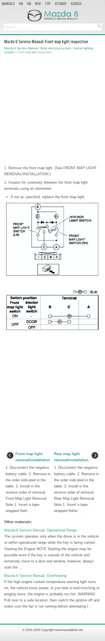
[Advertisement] (52, 108)
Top (48, 3)
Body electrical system (55, 48)
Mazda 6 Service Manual (21, 48)
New (38, 3)
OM (21, 3)
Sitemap (61, 3)
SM (29, 3)
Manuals (8, 3)
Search (76, 3)
